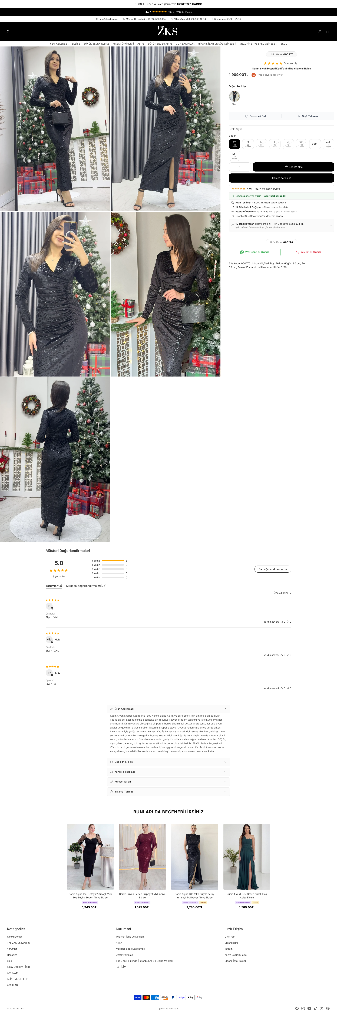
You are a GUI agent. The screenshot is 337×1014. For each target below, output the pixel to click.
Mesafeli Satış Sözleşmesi (130, 948)
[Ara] (8, 31)
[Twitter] (322, 1008)
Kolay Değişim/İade (236, 954)
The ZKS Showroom (18, 942)
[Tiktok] (315, 1008)
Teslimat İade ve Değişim (130, 936)
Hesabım (12, 954)
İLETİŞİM (121, 966)
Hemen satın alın (281, 177)
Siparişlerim (231, 942)
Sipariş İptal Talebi (235, 960)
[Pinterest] (328, 1008)
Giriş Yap (230, 936)
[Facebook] (297, 1008)
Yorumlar (12, 948)
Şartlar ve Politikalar (169, 1008)
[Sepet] (327, 31)
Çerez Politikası (124, 954)
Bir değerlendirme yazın (273, 569)
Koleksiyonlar (14, 936)
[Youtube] (309, 1008)
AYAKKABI (12, 984)
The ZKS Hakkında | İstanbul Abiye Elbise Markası (144, 960)
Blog (9, 960)
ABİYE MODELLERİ (17, 978)
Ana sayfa (12, 972)
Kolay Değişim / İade (18, 966)
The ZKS (19, 1008)
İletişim (229, 948)
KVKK (119, 942)
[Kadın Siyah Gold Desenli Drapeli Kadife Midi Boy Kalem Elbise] (234, 96)
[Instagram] (303, 1008)
